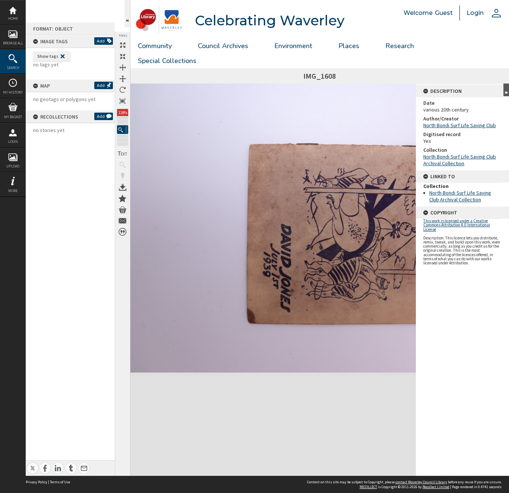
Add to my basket (122, 209)
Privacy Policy (36, 482)
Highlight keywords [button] (122, 176)
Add (101, 41)
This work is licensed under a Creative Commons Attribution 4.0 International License (456, 225)
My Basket (13, 116)
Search (13, 67)
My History (13, 92)
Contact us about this (122, 220)
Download (122, 187)
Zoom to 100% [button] (122, 101)
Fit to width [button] (122, 67)
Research (399, 46)
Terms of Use (60, 482)
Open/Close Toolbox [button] (127, 13)
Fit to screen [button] (122, 56)
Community (155, 46)
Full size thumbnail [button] (122, 45)
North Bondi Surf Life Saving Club (459, 125)
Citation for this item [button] (122, 232)
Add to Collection (122, 198)
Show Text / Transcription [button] (122, 153)
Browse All (13, 43)
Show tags (48, 56)
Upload (12, 166)
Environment (293, 46)
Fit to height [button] (122, 78)
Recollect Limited (436, 486)
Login (13, 141)
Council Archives (223, 46)
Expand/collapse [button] (506, 90)
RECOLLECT (368, 486)
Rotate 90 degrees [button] (122, 89)
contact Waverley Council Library (421, 482)
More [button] (13, 190)
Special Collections (167, 61)
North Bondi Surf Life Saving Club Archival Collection (459, 160)
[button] (122, 129)
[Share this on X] (32, 464)
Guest (444, 12)
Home (13, 18)
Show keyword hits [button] (122, 164)
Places (348, 46)
